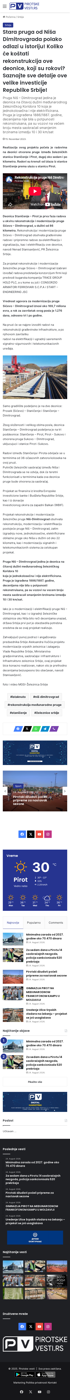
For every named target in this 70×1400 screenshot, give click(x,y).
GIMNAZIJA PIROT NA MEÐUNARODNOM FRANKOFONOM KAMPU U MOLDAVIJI (43, 994)
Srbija (20, 16)
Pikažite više (35, 1081)
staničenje (19, 713)
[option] (35, 791)
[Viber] (53, 729)
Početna (10, 16)
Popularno (34, 922)
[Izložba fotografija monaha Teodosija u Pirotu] (57, 1280)
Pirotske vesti (27, 1368)
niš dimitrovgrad (47, 697)
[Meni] (5, 7)
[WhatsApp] (35, 729)
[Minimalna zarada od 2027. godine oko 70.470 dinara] (13, 939)
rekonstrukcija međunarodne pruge (36, 705)
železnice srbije (47, 713)
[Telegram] (44, 729)
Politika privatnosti (37, 1382)
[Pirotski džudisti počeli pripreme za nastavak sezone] (13, 977)
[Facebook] (17, 729)
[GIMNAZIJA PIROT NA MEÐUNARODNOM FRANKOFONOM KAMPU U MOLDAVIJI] (13, 993)
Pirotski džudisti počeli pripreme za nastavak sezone (46, 973)
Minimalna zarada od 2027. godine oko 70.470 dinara (45, 936)
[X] (26, 729)
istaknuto (19, 697)
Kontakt (52, 1382)
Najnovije (13, 922)
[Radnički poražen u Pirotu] (13, 1293)
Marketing (19, 1382)
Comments (56, 922)
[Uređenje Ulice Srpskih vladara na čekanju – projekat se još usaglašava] (13, 1015)
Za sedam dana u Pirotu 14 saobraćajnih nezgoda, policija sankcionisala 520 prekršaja (44, 956)
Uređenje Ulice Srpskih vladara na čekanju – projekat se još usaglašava (46, 1014)
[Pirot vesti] (24, 6)
